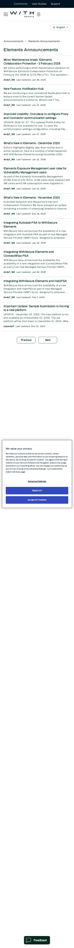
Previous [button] (26, 340)
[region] (37, 474)
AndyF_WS (9, 80)
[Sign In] (38, 14)
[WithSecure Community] (22, 14)
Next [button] (48, 340)
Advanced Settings (37, 481)
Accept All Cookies (37, 500)
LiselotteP (9, 326)
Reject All (37, 490)
